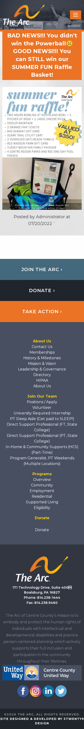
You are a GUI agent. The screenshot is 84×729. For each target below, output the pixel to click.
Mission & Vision (42, 363)
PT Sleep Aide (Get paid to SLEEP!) (42, 419)
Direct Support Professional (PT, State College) (42, 438)
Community (42, 485)
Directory (42, 375)
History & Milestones (42, 358)
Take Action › (42, 311)
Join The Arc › (42, 269)
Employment (42, 491)
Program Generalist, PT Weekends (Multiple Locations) (42, 461)
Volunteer (42, 407)
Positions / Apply (42, 402)
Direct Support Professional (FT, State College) (42, 427)
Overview (42, 479)
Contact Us (42, 347)
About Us (42, 386)
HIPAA (42, 380)
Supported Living (42, 502)
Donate (42, 530)
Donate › (42, 290)
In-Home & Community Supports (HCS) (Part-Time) (42, 450)
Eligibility (42, 507)
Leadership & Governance (42, 369)
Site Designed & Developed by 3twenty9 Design (42, 721)
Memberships (42, 352)
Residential (42, 496)
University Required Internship (42, 413)
